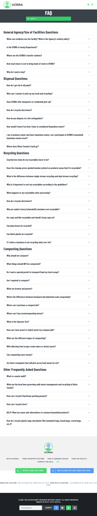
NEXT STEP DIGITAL (53, 502)
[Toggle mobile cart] (88, 4)
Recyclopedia (13, 459)
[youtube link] (62, 508)
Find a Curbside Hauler (58, 459)
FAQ (58, 462)
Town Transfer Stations (33, 459)
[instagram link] (68, 508)
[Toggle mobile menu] (92, 4)
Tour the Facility (79, 459)
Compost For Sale (45, 462)
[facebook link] (56, 508)
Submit (48, 508)
